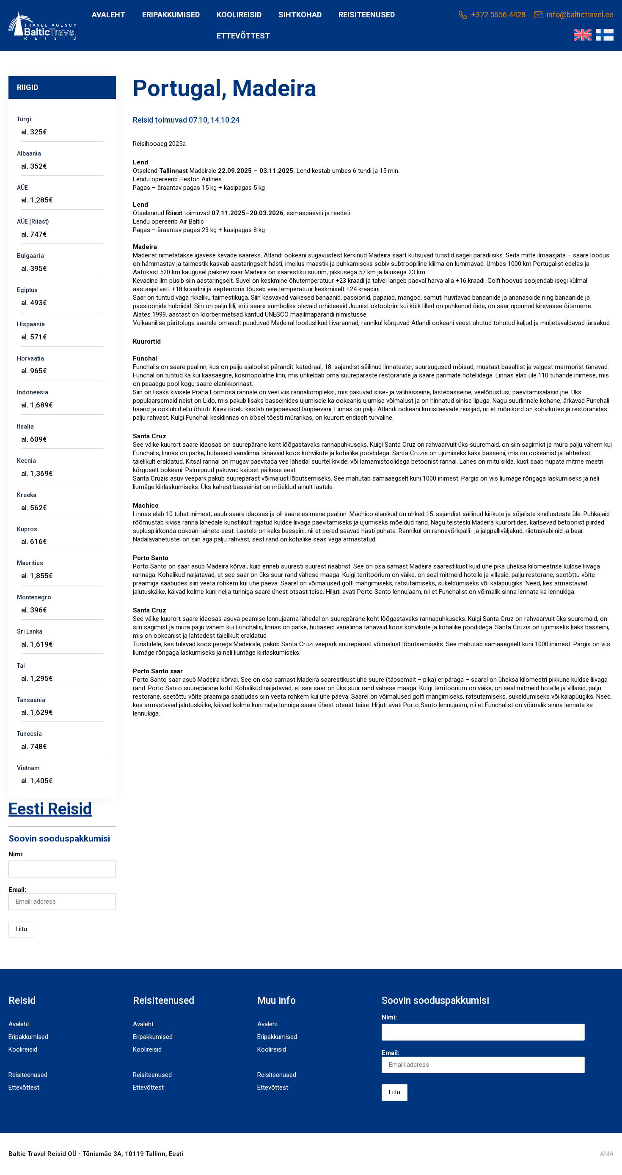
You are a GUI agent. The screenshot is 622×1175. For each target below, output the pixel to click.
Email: (17, 890)
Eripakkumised (171, 14)
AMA (607, 1154)
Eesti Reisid (50, 809)
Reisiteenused (367, 14)
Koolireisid (239, 14)
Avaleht (108, 14)
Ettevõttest (243, 35)
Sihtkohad (300, 14)
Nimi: (16, 854)
